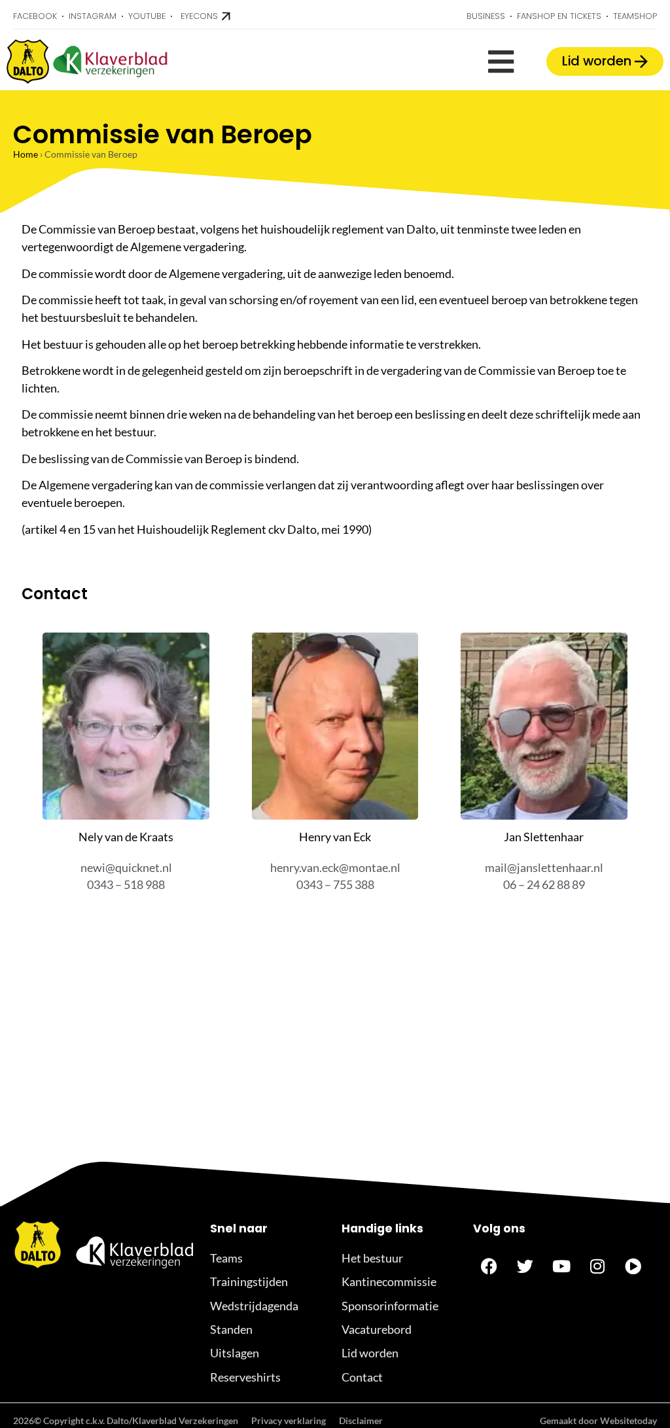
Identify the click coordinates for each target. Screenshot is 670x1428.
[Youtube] (561, 1266)
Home (25, 154)
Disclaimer (361, 1420)
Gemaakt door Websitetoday (598, 1420)
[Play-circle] (633, 1266)
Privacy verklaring (288, 1420)
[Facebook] (489, 1266)
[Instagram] (597, 1266)
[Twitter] (525, 1266)
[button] (501, 62)
